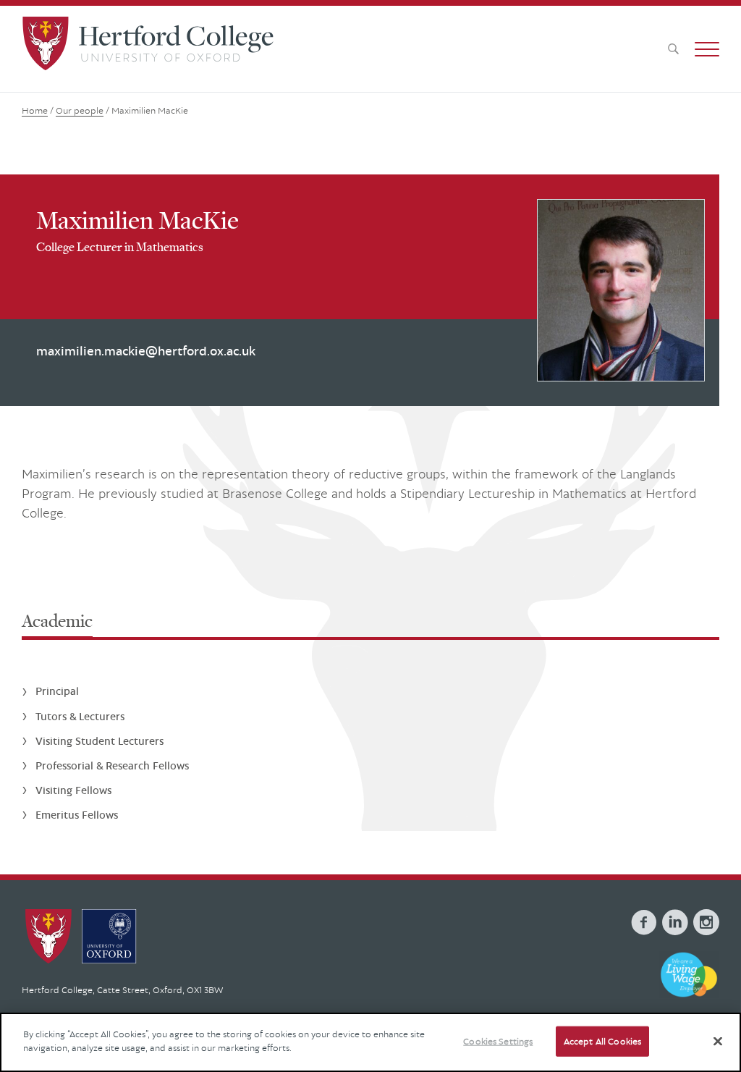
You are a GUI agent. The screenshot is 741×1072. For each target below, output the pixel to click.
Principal (57, 691)
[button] (707, 49)
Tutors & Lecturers (79, 716)
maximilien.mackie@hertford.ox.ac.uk (145, 350)
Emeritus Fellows (76, 815)
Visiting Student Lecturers (99, 741)
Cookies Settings (498, 1041)
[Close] (718, 1041)
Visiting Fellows (73, 790)
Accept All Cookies (602, 1041)
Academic (57, 621)
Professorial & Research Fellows (112, 765)
